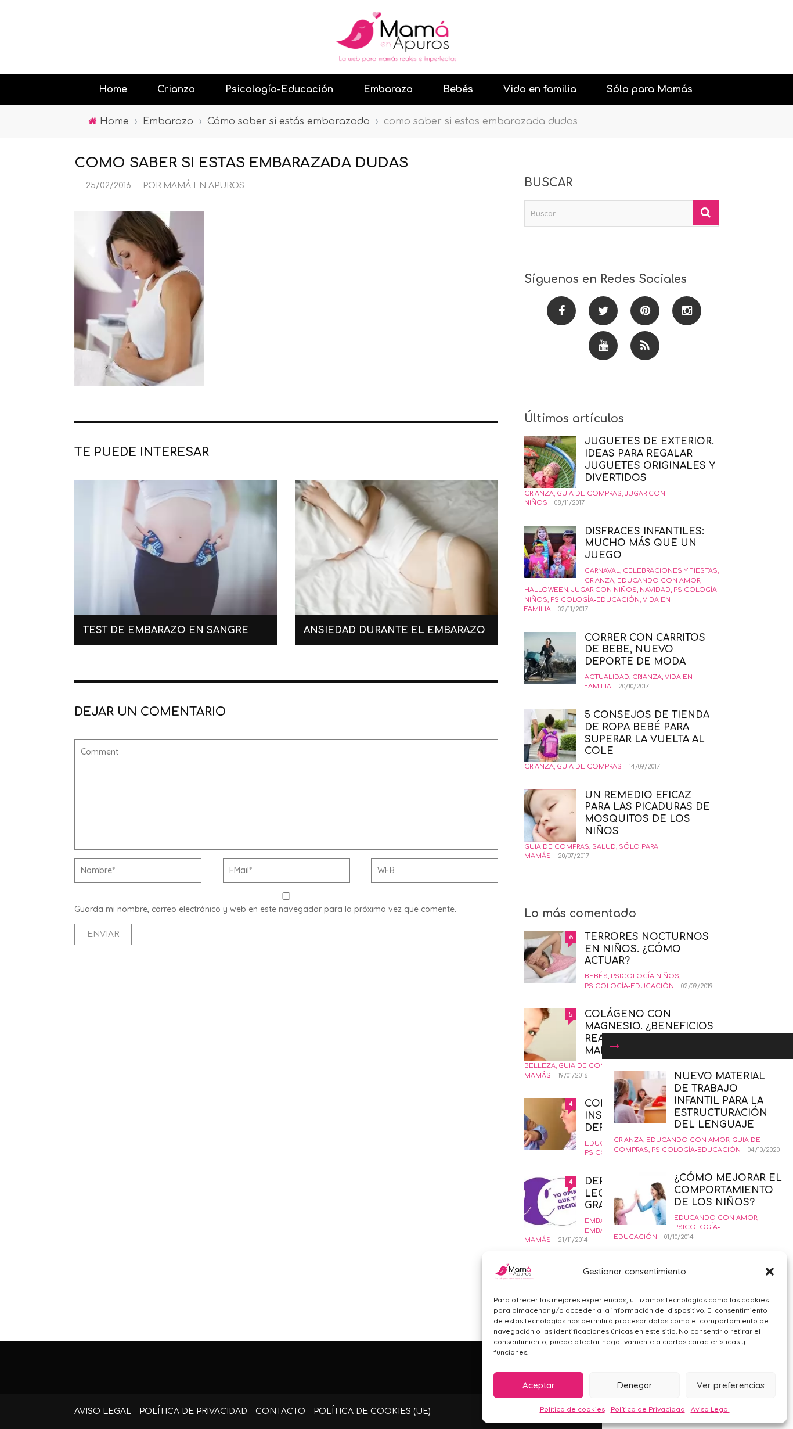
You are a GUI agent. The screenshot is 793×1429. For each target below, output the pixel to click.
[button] (770, 1271)
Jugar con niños (604, 590)
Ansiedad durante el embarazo (394, 630)
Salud (604, 846)
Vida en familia (539, 89)
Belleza (540, 1065)
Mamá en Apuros (203, 185)
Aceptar (538, 1385)
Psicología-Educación (279, 89)
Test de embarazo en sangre (165, 630)
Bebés (458, 89)
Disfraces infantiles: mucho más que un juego (644, 543)
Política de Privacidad (648, 1409)
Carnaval (602, 571)
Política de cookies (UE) (372, 1411)
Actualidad (607, 677)
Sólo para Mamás (650, 89)
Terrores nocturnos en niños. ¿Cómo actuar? (647, 949)
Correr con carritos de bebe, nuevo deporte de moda (645, 650)
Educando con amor (687, 1140)
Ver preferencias (731, 1385)
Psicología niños (645, 976)
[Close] (615, 1046)
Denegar (635, 1385)
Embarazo (388, 89)
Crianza (176, 89)
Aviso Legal (710, 1409)
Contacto (280, 1411)
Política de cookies (572, 1409)
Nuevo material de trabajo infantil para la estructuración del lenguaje (720, 1100)
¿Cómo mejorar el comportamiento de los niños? (728, 1190)
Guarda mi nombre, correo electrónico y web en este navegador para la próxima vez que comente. (265, 909)
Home (113, 89)
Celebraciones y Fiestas (670, 571)
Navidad (655, 590)
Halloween (546, 590)
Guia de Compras (589, 493)
